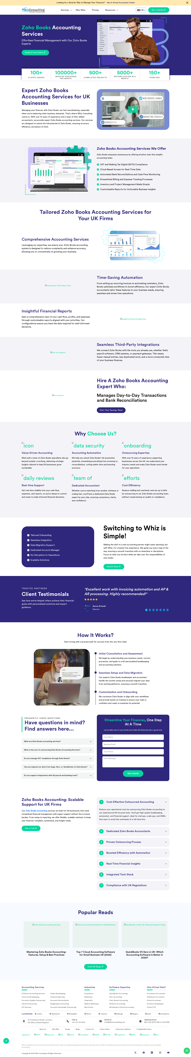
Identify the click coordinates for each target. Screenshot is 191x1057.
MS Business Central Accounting (121, 1007)
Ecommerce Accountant (156, 993)
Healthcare (88, 997)
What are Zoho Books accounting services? (42, 741)
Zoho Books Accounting (118, 1000)
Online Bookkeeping (57, 993)
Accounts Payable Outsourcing (33, 1000)
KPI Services (26, 1007)
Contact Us (90, 1029)
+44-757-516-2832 (78, 1022)
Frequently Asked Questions (42, 718)
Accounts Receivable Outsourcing (63, 1007)
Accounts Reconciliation (59, 1000)
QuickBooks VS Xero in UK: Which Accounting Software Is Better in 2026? (144, 955)
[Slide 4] (157, 610)
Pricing (95, 10)
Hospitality (88, 1000)
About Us (42, 1029)
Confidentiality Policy (144, 1029)
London (39, 1014)
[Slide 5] (160, 610)
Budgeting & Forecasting (59, 1004)
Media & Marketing (91, 1004)
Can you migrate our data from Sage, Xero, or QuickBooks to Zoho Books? (55, 767)
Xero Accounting (115, 997)
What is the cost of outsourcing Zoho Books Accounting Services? (52, 750)
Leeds (149, 1014)
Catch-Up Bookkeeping (30, 997)
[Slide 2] (150, 610)
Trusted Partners (34, 588)
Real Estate (88, 1007)
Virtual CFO (151, 1007)
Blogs (78, 1029)
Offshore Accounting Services (33, 993)
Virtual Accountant (154, 1000)
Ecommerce (88, 993)
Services (65, 10)
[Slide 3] (153, 610)
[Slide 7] (167, 610)
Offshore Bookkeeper (155, 1004)
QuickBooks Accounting (118, 993)
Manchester (55, 1014)
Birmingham (73, 1014)
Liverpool (103, 1014)
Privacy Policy (105, 1029)
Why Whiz (80, 10)
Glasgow (135, 1014)
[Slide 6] (164, 610)
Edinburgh (119, 1014)
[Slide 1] (146, 610)
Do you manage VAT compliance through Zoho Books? (47, 758)
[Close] (187, 2)
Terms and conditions (123, 1029)
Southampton (164, 1014)
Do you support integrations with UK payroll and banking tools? (51, 775)
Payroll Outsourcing (29, 1004)
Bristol (88, 1014)
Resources (110, 10)
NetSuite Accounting (117, 1004)
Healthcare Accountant (155, 997)
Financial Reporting (57, 997)
